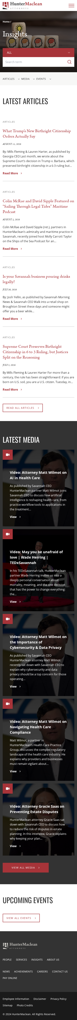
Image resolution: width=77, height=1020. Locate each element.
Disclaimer (39, 999)
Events (41, 78)
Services (21, 959)
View (13, 517)
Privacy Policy (58, 999)
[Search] (69, 62)
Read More (10, 173)
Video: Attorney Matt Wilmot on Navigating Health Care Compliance (38, 727)
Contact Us (60, 971)
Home (6, 21)
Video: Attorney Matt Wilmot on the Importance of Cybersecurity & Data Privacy (38, 642)
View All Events (18, 918)
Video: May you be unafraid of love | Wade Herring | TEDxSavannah (36, 557)
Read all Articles (20, 408)
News (6, 971)
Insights (37, 959)
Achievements (23, 971)
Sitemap (8, 1005)
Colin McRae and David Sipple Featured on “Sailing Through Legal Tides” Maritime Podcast (38, 206)
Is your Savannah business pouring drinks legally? (36, 279)
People (7, 959)
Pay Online (10, 978)
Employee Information (16, 999)
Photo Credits (25, 1005)
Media (25, 78)
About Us (53, 959)
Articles (9, 78)
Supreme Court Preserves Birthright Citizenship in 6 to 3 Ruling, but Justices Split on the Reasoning (35, 352)
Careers (42, 971)
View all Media (23, 867)
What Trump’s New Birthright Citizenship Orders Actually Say (37, 133)
